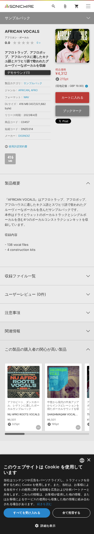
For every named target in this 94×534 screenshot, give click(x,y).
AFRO (34, 90)
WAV (26, 97)
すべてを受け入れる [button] (26, 513)
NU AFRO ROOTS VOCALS (23, 414)
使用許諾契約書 (16, 146)
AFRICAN (23, 90)
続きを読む (44, 504)
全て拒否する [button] (71, 513)
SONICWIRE (19, 6)
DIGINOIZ (24, 135)
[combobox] (82, 460)
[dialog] (47, 494)
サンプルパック (33, 83)
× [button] (88, 460)
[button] (47, 525)
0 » (38, 42)
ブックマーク (72, 111)
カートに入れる (72, 97)
